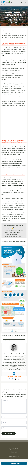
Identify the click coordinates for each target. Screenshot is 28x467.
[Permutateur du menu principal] (25, 2)
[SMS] (15, 379)
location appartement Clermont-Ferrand (14, 230)
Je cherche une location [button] (14, 463)
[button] (21, 3)
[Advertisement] (14, 122)
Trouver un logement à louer (14, 448)
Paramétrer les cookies (14, 456)
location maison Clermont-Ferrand (12, 232)
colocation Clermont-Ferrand (11, 234)
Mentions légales (14, 445)
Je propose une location (14, 465)
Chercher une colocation (14, 451)
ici (24, 105)
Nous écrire (14, 454)
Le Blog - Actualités (7, 4)
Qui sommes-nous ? (14, 452)
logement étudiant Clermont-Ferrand (13, 236)
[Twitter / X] (18, 379)
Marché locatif (14, 9)
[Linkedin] (14, 373)
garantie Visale (6, 192)
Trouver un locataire (14, 449)
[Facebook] (9, 379)
